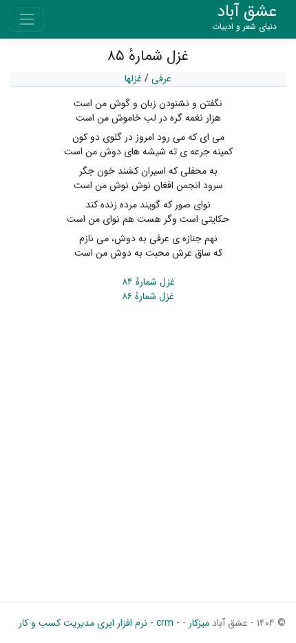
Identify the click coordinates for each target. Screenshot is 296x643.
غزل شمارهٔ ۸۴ (148, 281)
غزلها (133, 78)
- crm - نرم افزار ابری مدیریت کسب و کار (99, 623)
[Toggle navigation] (26, 20)
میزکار (197, 623)
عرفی (161, 78)
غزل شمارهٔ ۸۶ (148, 296)
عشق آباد (244, 17)
